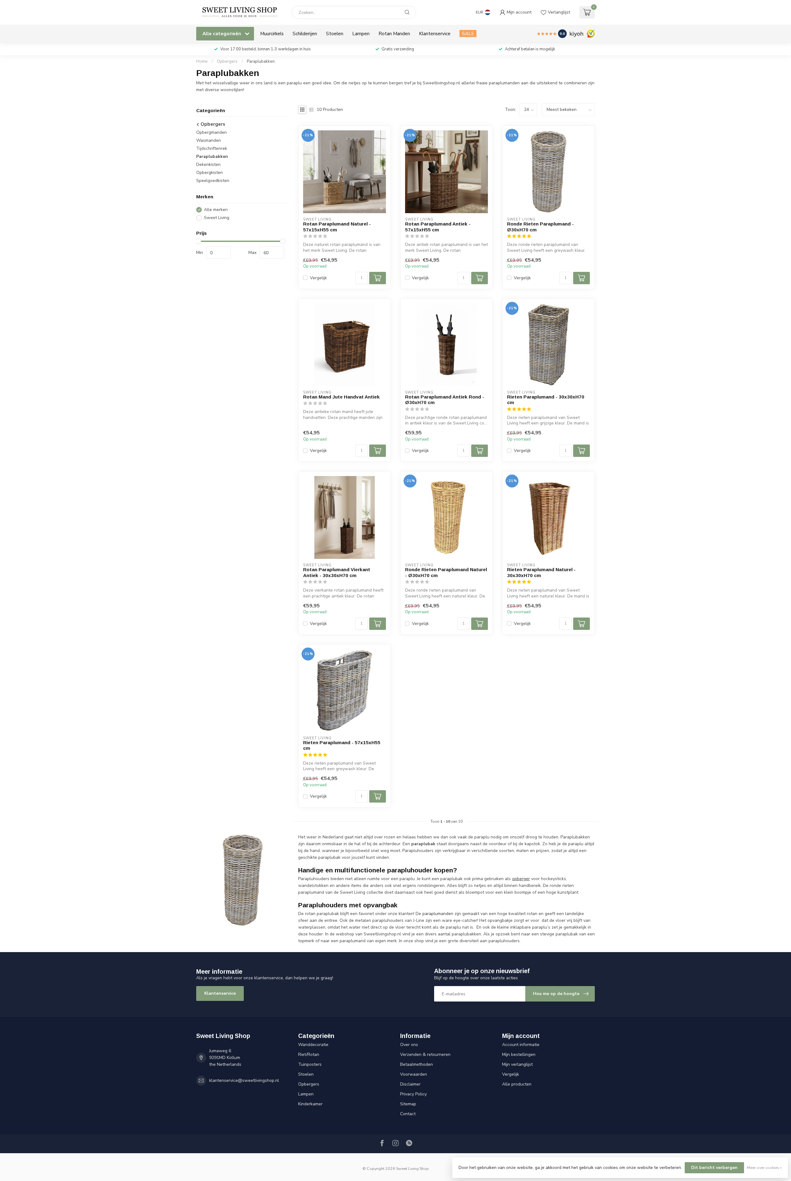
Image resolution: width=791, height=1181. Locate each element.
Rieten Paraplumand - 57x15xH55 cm (341, 745)
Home (202, 61)
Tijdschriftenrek (211, 149)
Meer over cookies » (764, 1167)
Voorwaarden (413, 1074)
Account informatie (520, 1045)
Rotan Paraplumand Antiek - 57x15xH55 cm (438, 226)
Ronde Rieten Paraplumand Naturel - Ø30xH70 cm (446, 572)
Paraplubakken (261, 61)
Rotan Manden (394, 33)
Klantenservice (434, 33)
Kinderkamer (310, 1104)
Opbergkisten (209, 173)
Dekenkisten (208, 165)
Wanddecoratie (313, 1045)
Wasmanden (208, 141)
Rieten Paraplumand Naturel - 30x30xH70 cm (541, 572)
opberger (521, 879)
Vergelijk (318, 278)
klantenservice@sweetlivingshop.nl (244, 1080)
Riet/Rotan (308, 1054)
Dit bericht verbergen (714, 1167)
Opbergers (227, 61)
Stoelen (334, 33)
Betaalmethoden (416, 1064)
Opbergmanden (211, 133)
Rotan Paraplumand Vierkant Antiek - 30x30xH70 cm (336, 572)
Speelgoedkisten (212, 181)
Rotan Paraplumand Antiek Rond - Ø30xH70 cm (444, 399)
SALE (468, 33)
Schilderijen (305, 33)
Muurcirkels (272, 33)
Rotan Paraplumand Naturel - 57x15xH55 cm (337, 226)
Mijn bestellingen (518, 1054)
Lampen (361, 33)
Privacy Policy (413, 1094)
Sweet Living (216, 217)
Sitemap (408, 1104)
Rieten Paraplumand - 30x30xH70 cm (545, 399)
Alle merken (216, 209)
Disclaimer (410, 1084)
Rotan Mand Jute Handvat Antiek (341, 396)
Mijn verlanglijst (517, 1064)
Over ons (409, 1045)
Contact (408, 1114)
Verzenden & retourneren (425, 1054)
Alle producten (516, 1084)
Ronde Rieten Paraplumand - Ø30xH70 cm (540, 226)
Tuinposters (310, 1064)
